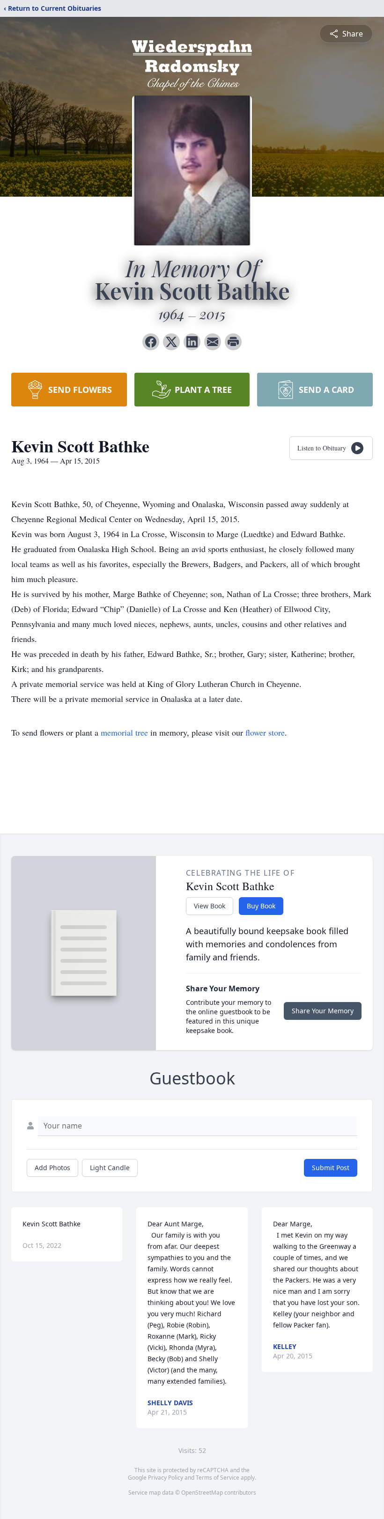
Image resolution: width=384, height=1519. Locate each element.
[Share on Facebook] (150, 341)
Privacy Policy (165, 1478)
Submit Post (330, 1167)
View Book (209, 905)
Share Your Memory (323, 1010)
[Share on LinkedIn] (192, 341)
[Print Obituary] (233, 341)
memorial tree (124, 732)
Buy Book (261, 905)
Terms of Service (217, 1478)
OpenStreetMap (202, 1493)
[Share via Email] (212, 341)
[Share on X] (171, 341)
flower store (265, 732)
